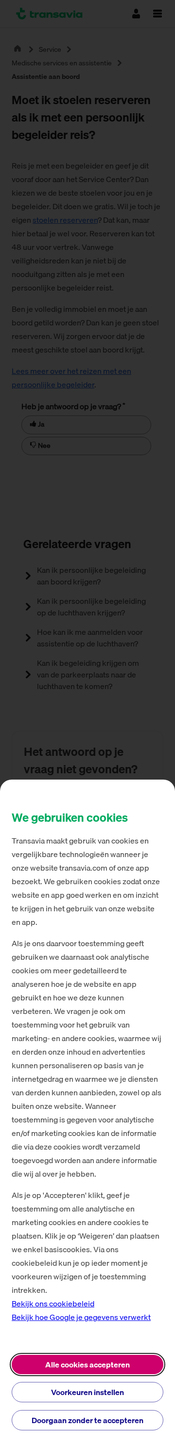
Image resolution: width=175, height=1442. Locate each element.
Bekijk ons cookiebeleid (53, 1303)
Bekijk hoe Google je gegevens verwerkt (81, 1317)
